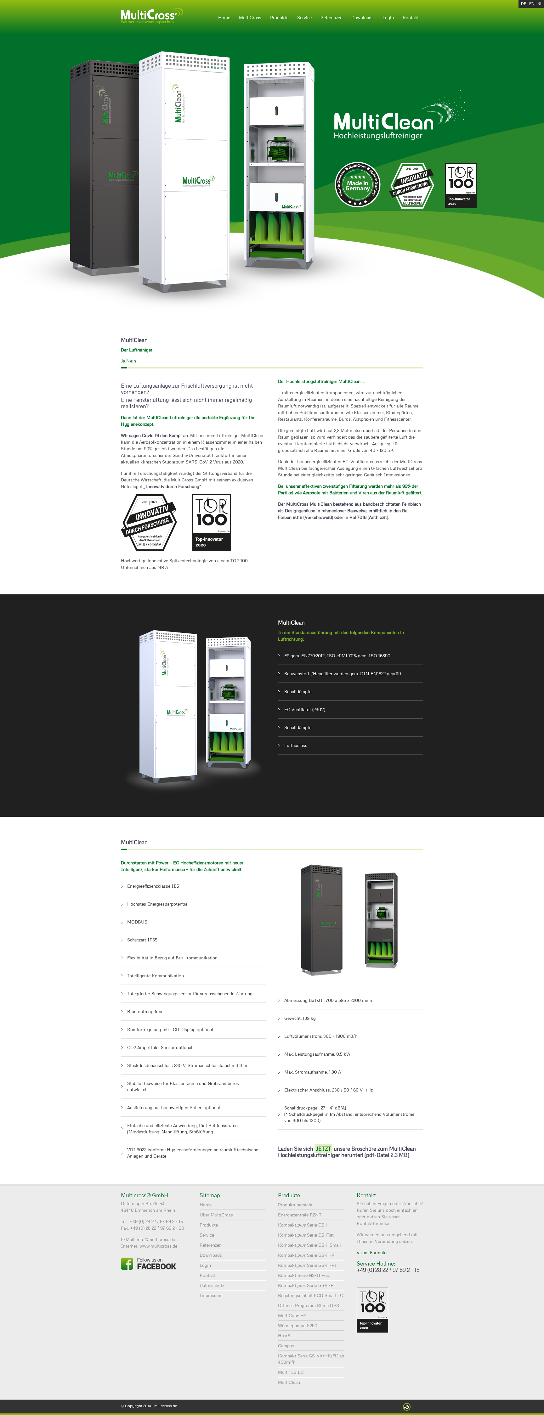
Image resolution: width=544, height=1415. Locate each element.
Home (224, 17)
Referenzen (331, 17)
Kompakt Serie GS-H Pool (304, 1275)
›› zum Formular (372, 1252)
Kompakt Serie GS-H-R (306, 1255)
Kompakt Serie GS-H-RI (307, 1265)
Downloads (362, 17)
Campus (286, 1345)
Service (304, 17)
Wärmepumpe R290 (297, 1325)
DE (523, 4)
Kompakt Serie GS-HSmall (309, 1245)
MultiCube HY (292, 1315)
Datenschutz (212, 1285)
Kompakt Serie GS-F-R (306, 1285)
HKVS (284, 1335)
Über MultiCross (216, 1214)
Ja (123, 360)
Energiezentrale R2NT (299, 1214)
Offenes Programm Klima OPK (308, 1305)
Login (388, 17)
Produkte (279, 17)
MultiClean (289, 1382)
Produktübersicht (295, 1204)
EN (532, 4)
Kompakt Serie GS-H (304, 1224)
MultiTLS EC (291, 1372)
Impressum (211, 1295)
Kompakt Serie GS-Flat (306, 1235)
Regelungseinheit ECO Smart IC (310, 1295)
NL (539, 4)
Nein (131, 360)
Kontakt (411, 17)
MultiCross (250, 17)
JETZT (323, 1148)
